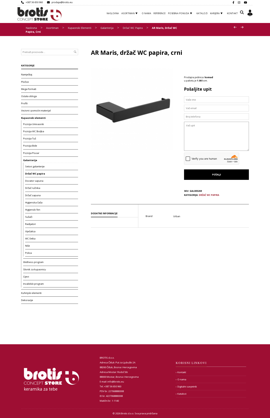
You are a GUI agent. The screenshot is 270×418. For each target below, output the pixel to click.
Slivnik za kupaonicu (34, 269)
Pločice (25, 81)
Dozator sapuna (34, 180)
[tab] (114, 214)
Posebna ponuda (178, 13)
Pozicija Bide (30, 145)
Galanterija (107, 28)
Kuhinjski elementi (31, 293)
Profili (24, 103)
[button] (242, 13)
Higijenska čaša (33, 202)
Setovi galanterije (35, 166)
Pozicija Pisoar (31, 153)
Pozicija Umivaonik (33, 124)
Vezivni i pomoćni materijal (36, 110)
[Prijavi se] (250, 13)
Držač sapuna (33, 195)
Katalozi (202, 13)
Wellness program (33, 262)
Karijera (215, 13)
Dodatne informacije (104, 213)
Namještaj (26, 74)
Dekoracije (27, 300)
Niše (27, 245)
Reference (160, 13)
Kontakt (232, 13)
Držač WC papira (133, 28)
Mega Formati (28, 89)
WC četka (30, 238)
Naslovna (113, 13)
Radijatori (30, 224)
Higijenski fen (32, 209)
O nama (146, 13)
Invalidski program (33, 283)
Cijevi (26, 276)
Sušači (28, 216)
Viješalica (30, 231)
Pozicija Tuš (29, 138)
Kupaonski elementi (79, 28)
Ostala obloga (29, 96)
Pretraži (75, 51)
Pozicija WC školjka (33, 131)
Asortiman (128, 13)
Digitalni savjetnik (187, 386)
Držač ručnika (32, 188)
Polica (28, 253)
